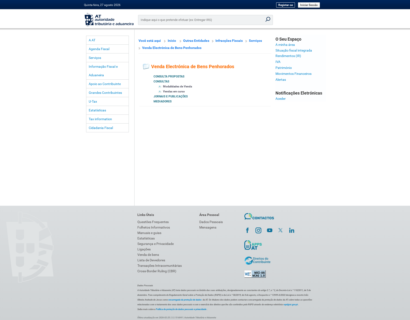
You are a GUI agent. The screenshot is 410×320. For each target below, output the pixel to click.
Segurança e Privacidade (155, 244)
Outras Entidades (196, 41)
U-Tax (93, 101)
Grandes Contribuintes (105, 93)
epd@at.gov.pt (291, 304)
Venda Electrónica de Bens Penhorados (171, 48)
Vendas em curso (174, 91)
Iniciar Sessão (309, 5)
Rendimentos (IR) (288, 56)
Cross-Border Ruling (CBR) (156, 271)
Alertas (280, 79)
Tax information (100, 119)
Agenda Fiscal (99, 49)
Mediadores (163, 101)
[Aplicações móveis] (252, 250)
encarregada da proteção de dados (185, 300)
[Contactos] (259, 220)
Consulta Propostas (169, 76)
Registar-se (285, 5)
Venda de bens (148, 255)
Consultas (161, 81)
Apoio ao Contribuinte (105, 84)
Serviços (95, 58)
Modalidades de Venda (177, 86)
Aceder (280, 98)
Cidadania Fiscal (101, 128)
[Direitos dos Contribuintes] (257, 264)
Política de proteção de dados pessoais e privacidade (181, 309)
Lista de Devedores (151, 260)
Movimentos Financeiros (293, 74)
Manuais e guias (149, 233)
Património (283, 68)
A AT (92, 40)
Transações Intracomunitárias (159, 265)
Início (172, 41)
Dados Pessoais (211, 222)
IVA (277, 62)
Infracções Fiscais (229, 41)
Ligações (144, 249)
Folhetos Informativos (153, 227)
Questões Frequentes (153, 222)
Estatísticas (97, 110)
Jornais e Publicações (171, 96)
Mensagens (207, 227)
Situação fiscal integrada (293, 50)
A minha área (285, 45)
